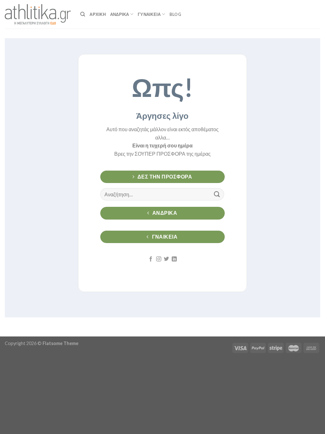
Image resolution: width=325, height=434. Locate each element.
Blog (175, 14)
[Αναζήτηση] (82, 14)
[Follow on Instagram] (158, 259)
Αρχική (98, 14)
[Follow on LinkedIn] (174, 259)
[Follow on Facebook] (150, 259)
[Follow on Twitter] (166, 259)
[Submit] (217, 194)
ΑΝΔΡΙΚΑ (119, 14)
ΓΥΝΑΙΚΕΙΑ (149, 14)
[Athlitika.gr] (38, 14)
